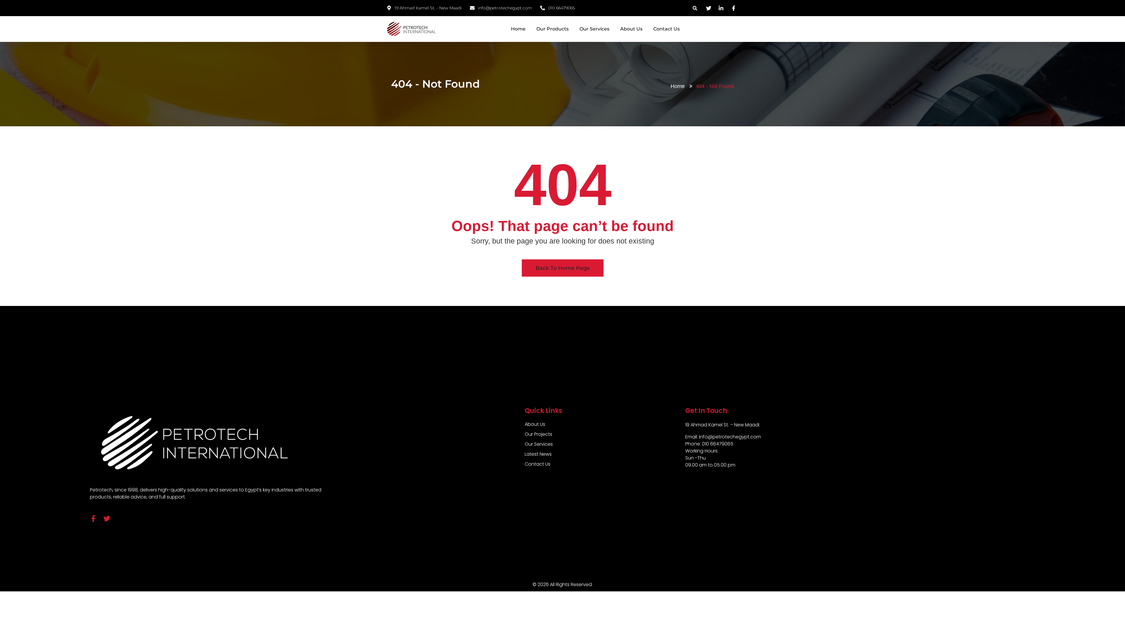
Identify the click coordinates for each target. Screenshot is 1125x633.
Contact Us (666, 29)
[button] (695, 8)
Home (518, 29)
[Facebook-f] (93, 518)
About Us (631, 29)
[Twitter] (106, 518)
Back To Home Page (563, 268)
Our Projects (538, 434)
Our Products (552, 29)
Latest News (538, 454)
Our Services (594, 29)
